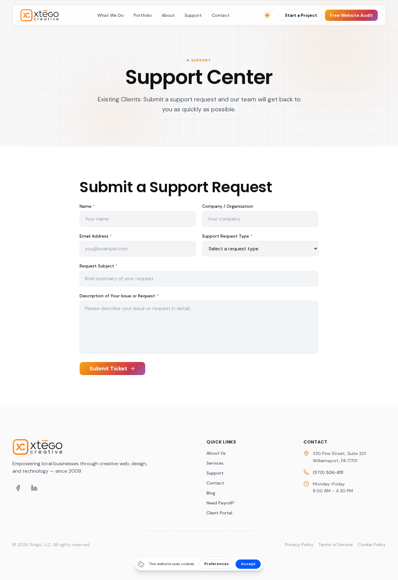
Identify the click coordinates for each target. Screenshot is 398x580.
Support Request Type (227, 236)
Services (215, 463)
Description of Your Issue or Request (119, 296)
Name (87, 206)
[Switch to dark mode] (270, 15)
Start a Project (301, 15)
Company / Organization (227, 206)
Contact (220, 15)
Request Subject (99, 266)
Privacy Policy (299, 544)
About (168, 15)
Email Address (96, 236)
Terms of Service (335, 544)
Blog (210, 493)
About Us (216, 453)
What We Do (110, 15)
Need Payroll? (220, 503)
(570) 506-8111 (328, 472)
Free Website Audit (351, 15)
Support (193, 15)
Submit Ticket (108, 368)
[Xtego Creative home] (42, 15)
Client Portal (219, 513)
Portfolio (143, 15)
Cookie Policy (372, 544)
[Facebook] (18, 488)
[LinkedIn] (34, 488)
